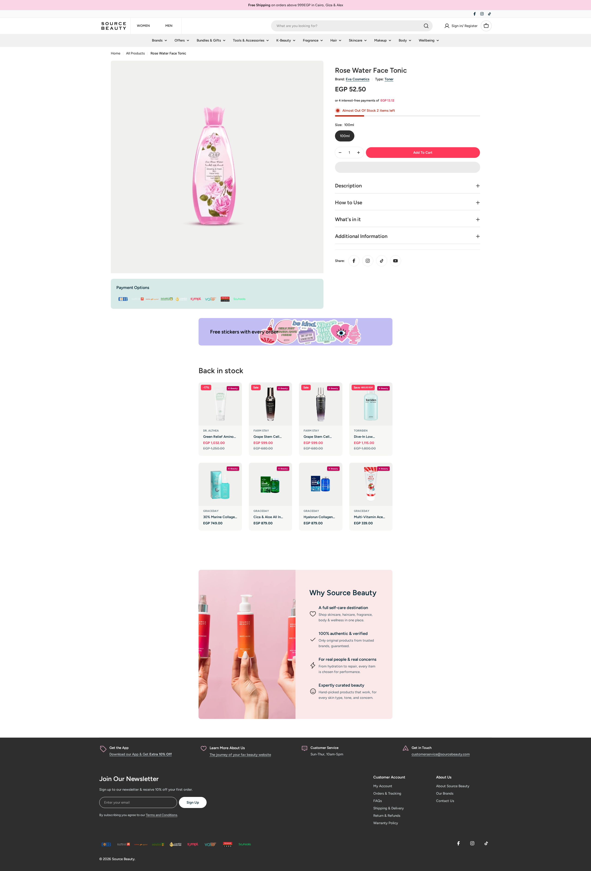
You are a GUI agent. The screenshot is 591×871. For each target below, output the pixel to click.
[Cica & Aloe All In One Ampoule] (270, 484)
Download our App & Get (140, 754)
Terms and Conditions (161, 815)
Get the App (119, 748)
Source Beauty (123, 859)
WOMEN (143, 26)
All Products (135, 53)
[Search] (426, 26)
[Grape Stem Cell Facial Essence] (270, 404)
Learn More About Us (227, 748)
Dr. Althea (211, 430)
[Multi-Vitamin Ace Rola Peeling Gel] (371, 484)
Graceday (211, 511)
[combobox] (352, 25)
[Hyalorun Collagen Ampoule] (320, 484)
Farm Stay (261, 430)
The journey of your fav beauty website (240, 755)
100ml (345, 136)
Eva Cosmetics (357, 79)
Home (115, 53)
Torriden (361, 430)
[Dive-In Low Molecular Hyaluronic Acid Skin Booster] (371, 404)
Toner (389, 79)
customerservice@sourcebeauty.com (441, 754)
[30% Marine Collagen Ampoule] (220, 484)
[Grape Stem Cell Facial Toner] (320, 404)
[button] (407, 167)
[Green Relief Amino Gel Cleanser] (220, 404)
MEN (168, 26)
